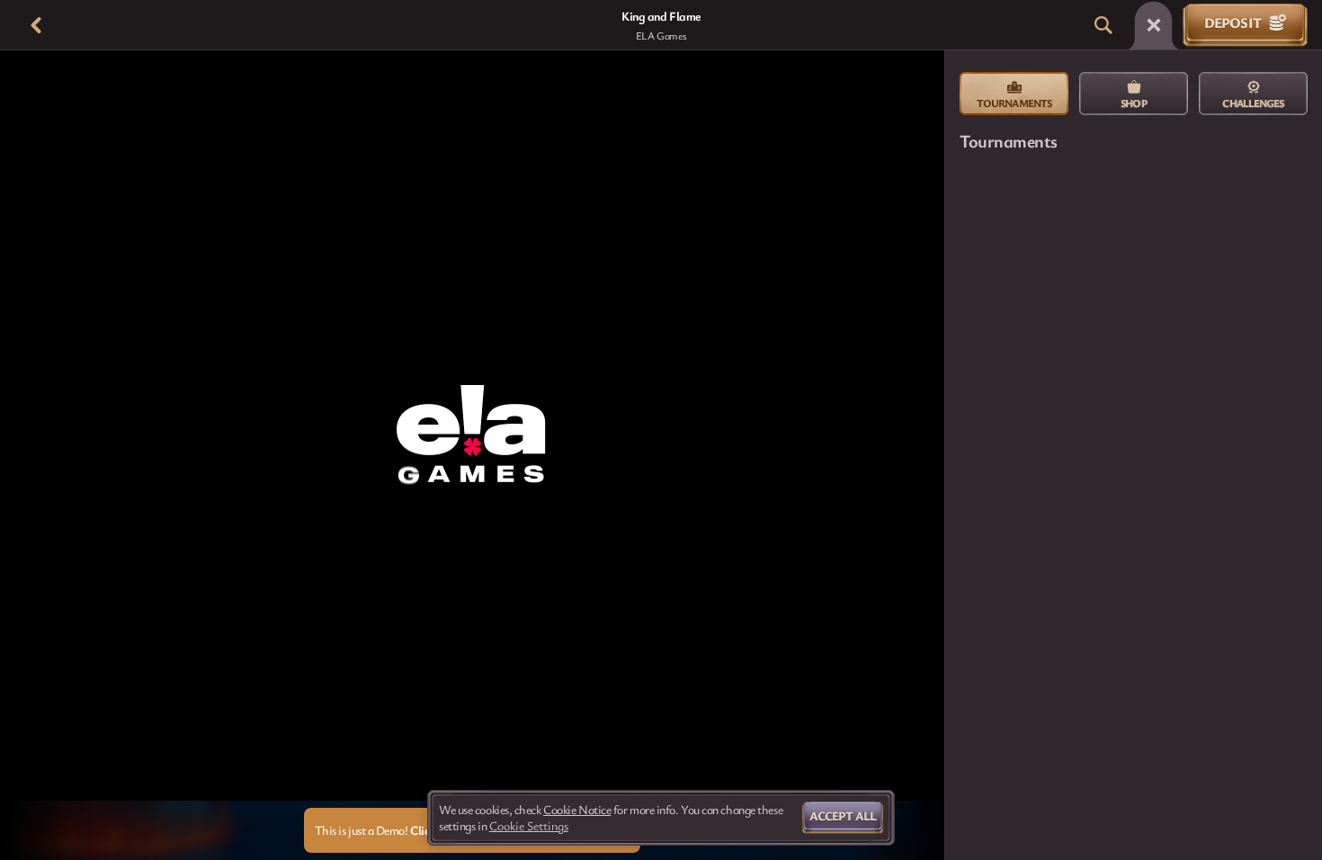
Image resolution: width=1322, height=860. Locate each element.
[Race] (1153, 25)
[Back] (36, 25)
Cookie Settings (528, 826)
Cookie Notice (577, 810)
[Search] (1103, 25)
